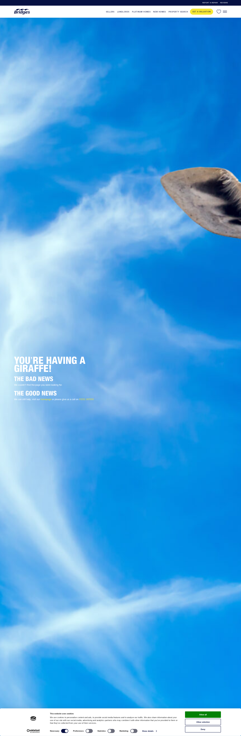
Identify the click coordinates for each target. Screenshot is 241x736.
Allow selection (203, 722)
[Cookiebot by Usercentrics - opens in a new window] (33, 731)
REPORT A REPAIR (210, 3)
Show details (148, 731)
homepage (46, 399)
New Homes (159, 12)
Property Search (178, 12)
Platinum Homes (141, 12)
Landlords (123, 12)
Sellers (110, 12)
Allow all (203, 715)
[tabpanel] (120, 377)
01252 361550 (86, 399)
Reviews (224, 3)
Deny (203, 729)
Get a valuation (201, 12)
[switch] (89, 731)
